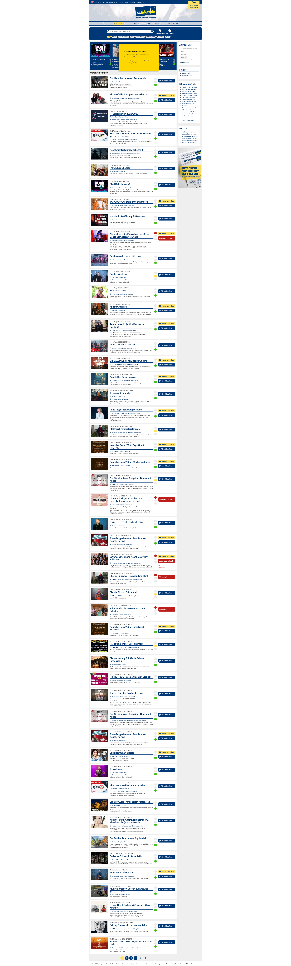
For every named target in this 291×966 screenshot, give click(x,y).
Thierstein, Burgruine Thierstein (121, 280)
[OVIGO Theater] (111, 188)
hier (141, 63)
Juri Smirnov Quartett (188, 91)
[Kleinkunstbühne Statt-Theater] (111, 98)
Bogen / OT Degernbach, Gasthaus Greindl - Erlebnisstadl (129, 720)
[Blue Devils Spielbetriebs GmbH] (111, 119)
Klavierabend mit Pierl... (189, 114)
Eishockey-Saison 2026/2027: (120, 117)
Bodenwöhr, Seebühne (118, 171)
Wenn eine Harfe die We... (189, 108)
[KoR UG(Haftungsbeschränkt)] (111, 451)
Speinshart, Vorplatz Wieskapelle (121, 188)
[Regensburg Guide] (111, 697)
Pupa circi (185, 106)
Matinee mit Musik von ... (189, 132)
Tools (127, 2)
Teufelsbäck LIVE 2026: (118, 396)
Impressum (140, 2)
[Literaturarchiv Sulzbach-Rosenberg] (111, 929)
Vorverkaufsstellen (101, 2)
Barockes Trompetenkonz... (190, 89)
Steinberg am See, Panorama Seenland (123, 240)
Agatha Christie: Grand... (189, 104)
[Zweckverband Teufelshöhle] (111, 294)
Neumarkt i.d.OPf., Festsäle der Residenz (124, 330)
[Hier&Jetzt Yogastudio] (111, 860)
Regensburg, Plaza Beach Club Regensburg (124, 697)
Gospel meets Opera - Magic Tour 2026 (162, 60)
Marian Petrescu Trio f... (189, 99)
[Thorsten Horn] (111, 615)
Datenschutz (170, 964)
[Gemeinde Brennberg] (111, 310)
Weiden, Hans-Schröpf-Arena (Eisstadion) (124, 119)
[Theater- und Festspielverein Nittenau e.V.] (111, 260)
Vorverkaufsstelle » (187, 75)
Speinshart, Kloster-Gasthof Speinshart (123, 484)
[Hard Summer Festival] (111, 596)
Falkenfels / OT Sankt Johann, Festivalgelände (125, 596)
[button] (183, 57)
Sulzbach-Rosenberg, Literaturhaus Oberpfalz (125, 929)
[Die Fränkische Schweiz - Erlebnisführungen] (111, 82)
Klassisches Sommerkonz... (190, 140)
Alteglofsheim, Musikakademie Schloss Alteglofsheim (127, 826)
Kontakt (132, 2)
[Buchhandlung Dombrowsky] (111, 911)
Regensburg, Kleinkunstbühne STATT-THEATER (126, 98)
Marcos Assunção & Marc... (190, 95)
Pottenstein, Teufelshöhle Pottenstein (123, 294)
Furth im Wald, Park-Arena (120, 842)
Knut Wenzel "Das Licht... (189, 101)
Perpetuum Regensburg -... (190, 93)
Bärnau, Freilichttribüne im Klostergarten (124, 348)
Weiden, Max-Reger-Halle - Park (121, 680)
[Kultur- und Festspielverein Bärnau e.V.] (111, 348)
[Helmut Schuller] (111, 894)
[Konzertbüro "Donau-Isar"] (111, 756)
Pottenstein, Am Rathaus (119, 220)
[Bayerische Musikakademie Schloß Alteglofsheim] (111, 826)
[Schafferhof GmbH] (111, 432)
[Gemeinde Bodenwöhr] (111, 171)
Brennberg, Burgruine (118, 310)
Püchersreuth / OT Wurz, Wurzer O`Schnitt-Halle (126, 948)
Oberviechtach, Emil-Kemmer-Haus (122, 505)
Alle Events (119, 23)
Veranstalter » (186, 73)
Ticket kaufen (166, 81)
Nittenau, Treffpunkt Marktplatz (121, 260)
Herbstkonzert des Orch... (189, 112)
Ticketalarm (153, 23)
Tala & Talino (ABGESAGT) (189, 138)
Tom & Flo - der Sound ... (189, 97)
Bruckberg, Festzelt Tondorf (120, 756)
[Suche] (108, 31)
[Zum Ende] (145, 957)
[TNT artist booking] (111, 205)
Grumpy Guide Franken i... (190, 136)
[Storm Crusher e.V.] (111, 948)
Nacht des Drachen (187, 116)
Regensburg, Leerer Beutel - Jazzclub (123, 876)
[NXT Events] (111, 680)
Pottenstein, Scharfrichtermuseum (122, 82)
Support (121, 2)
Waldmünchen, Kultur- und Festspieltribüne (125, 364)
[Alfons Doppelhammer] (111, 544)
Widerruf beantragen (192, 964)
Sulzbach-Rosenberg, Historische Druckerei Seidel (127, 579)
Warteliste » (161, 566)
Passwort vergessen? (186, 60)
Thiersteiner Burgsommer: (119, 277)
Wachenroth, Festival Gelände (121, 451)
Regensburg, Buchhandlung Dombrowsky (124, 911)
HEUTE (136, 23)
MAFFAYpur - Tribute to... (189, 142)
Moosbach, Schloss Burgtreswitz (121, 615)
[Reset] (152, 31)
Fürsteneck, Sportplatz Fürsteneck (122, 544)
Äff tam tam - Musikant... (189, 110)
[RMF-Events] (111, 380)
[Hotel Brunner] (111, 399)
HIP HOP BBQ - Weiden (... (190, 87)
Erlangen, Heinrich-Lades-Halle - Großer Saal (125, 380)
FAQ (111, 2)
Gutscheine (173, 23)
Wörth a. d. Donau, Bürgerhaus (121, 894)
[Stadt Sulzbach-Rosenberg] (111, 579)
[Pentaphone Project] (111, 330)
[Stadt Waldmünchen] (111, 364)
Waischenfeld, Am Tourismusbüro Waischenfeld (126, 153)
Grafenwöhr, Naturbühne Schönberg (123, 205)
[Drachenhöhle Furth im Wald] (111, 842)
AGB (115, 2)
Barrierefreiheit (179, 964)
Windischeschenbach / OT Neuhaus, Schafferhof (126, 432)
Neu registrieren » (185, 62)
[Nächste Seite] (141, 957)
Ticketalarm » (162, 567)
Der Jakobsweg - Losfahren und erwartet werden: (125, 892)
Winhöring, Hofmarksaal (119, 740)
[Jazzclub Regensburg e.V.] (111, 876)
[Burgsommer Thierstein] (111, 280)
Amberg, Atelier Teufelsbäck (120, 399)
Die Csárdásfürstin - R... (189, 134)
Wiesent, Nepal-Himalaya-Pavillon (122, 860)
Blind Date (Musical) (98, 60)
